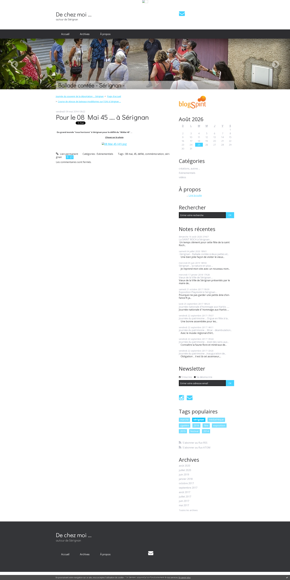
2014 (206, 431)
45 (135, 154)
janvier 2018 (186, 479)
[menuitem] (65, 34)
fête (206, 425)
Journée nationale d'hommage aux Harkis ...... (204, 306)
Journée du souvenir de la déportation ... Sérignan (80, 96)
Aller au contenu (11, 6)
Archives (85, 34)
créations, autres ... (189, 168)
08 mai (129, 154)
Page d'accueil (114, 96)
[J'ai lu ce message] (287, 577)
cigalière (184, 425)
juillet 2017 (185, 496)
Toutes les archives (188, 510)
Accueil (65, 34)
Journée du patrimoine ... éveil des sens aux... (204, 342)
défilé (141, 154)
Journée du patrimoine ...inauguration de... (202, 353)
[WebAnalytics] (145, 1)
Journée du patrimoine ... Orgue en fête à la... (204, 318)
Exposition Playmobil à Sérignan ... (198, 292)
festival (194, 431)
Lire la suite (195, 195)
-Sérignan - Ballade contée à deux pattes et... (204, 254)
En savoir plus (184, 577)
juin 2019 (184, 474)
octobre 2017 (186, 483)
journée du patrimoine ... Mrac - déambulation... (205, 330)
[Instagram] (181, 398)
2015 (183, 431)
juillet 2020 (185, 470)
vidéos (182, 177)
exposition (219, 425)
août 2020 (184, 465)
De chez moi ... (74, 14)
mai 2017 (184, 505)
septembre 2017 (188, 487)
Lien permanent (68, 154)
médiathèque (216, 419)
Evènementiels (105, 154)
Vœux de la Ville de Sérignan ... (196, 277)
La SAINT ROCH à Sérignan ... (195, 239)
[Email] (182, 13)
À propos (105, 34)
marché (184, 419)
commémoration (154, 154)
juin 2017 (184, 501)
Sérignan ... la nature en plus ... (196, 265)
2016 (196, 425)
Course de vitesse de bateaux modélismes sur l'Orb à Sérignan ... (89, 101)
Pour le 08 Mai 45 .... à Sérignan (102, 117)
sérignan (198, 419)
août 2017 (184, 492)
